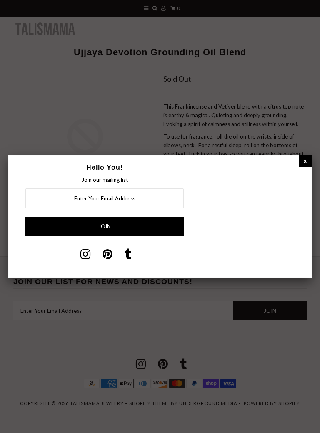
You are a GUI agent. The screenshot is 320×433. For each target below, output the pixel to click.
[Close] (305, 160)
